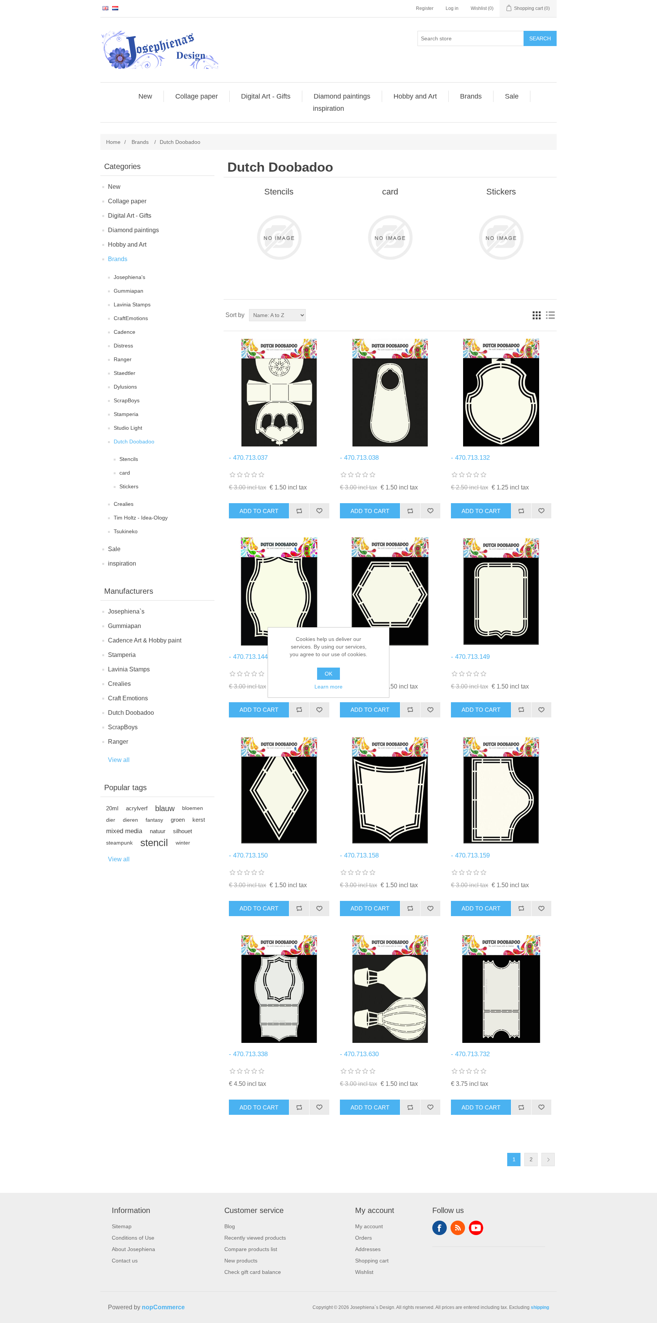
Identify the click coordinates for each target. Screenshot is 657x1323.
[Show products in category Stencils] (279, 237)
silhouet (182, 831)
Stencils (128, 459)
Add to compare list (299, 510)
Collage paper (127, 201)
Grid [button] (536, 315)
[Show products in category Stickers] (501, 237)
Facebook (439, 1228)
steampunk (119, 843)
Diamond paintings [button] (342, 96)
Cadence (124, 332)
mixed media (124, 831)
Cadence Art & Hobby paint (144, 640)
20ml (112, 808)
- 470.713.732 (470, 1054)
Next (548, 1159)
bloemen (192, 808)
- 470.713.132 (470, 457)
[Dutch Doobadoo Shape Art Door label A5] (390, 392)
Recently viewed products (255, 1238)
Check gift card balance (252, 1272)
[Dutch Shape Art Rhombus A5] (279, 790)
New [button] (145, 96)
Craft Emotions (128, 698)
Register (424, 8)
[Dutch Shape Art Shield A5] (390, 790)
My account (369, 1226)
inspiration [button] (328, 108)
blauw (165, 808)
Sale (114, 549)
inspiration (122, 563)
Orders (363, 1238)
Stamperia (126, 414)
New (114, 186)
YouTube (476, 1228)
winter (183, 843)
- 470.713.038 (359, 457)
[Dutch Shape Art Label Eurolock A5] (501, 392)
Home (113, 142)
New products (240, 1261)
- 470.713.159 (470, 855)
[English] (105, 8)
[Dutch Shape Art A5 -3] (279, 591)
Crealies (123, 504)
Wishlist (364, 1272)
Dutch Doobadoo (134, 441)
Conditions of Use (133, 1238)
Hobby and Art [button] (415, 96)
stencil (154, 842)
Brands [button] (471, 96)
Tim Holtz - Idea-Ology (141, 518)
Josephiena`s (126, 611)
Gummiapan (128, 291)
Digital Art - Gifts (129, 215)
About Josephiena (133, 1249)
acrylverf (137, 808)
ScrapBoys (127, 400)
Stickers (128, 486)
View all (119, 760)
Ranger (123, 359)
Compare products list (250, 1249)
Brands (117, 259)
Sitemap (122, 1226)
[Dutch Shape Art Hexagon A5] (390, 591)
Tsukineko (126, 531)
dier (110, 820)
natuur (157, 831)
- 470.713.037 (248, 457)
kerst (198, 819)
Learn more (328, 687)
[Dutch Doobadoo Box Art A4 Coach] (279, 392)
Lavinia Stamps (132, 304)
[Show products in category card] (390, 237)
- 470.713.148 (359, 656)
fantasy (154, 820)
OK (328, 674)
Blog (229, 1226)
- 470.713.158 (359, 855)
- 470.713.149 (470, 656)
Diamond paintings (133, 230)
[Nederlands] (115, 8)
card (124, 473)
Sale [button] (512, 96)
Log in (452, 8)
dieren (130, 820)
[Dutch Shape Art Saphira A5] (501, 790)
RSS (458, 1228)
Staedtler (124, 373)
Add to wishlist (319, 510)
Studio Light (128, 428)
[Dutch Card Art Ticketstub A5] (501, 989)
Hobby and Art (127, 244)
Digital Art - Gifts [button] (265, 96)
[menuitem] (145, 96)
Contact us (125, 1261)
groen (178, 819)
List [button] (550, 315)
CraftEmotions (131, 318)
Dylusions (125, 387)
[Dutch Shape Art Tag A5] (501, 591)
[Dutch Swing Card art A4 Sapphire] (279, 989)
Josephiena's (129, 277)
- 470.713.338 (248, 1054)
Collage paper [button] (196, 96)
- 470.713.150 (248, 855)
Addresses (368, 1249)
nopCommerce (163, 1307)
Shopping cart (372, 1261)
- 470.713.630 (359, 1054)
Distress (123, 346)
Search (540, 38)
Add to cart (259, 511)
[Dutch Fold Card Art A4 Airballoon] (390, 989)
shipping (540, 1307)
